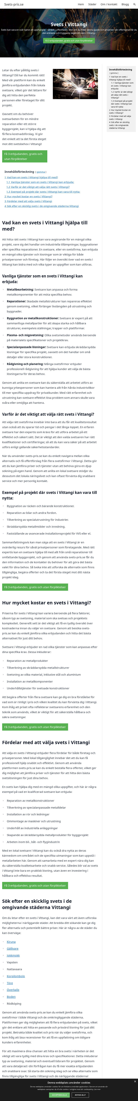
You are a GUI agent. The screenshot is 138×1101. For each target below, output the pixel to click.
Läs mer (97, 1089)
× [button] (135, 1082)
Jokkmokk (13, 955)
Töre (10, 983)
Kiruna (11, 942)
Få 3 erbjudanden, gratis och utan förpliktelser (69, 40)
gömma (41, 171)
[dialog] (69, 1090)
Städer (92, 4)
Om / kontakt (109, 4)
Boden (11, 997)
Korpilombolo (16, 976)
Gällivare (12, 948)
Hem (81, 4)
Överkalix (13, 990)
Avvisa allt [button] (80, 1095)
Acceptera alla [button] (59, 1095)
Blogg (125, 4)
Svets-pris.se (14, 4)
